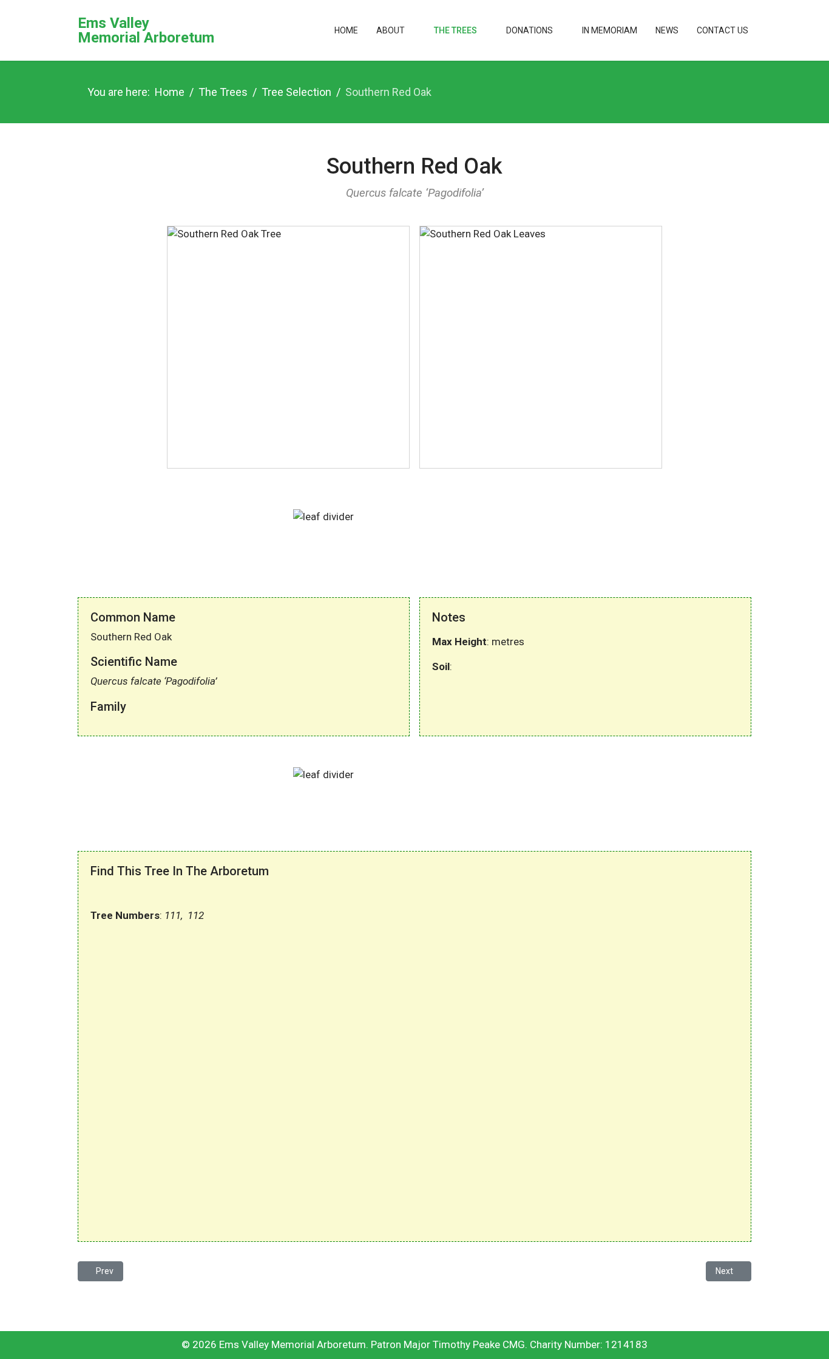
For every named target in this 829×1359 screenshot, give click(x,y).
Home (346, 30)
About (390, 30)
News (666, 30)
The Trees (455, 30)
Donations (529, 30)
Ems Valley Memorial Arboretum (146, 30)
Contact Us (722, 30)
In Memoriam (609, 30)
